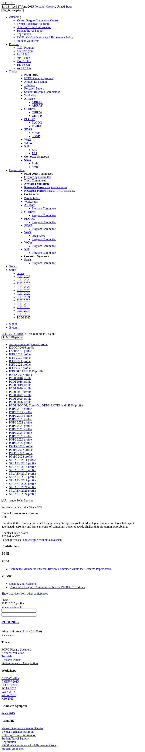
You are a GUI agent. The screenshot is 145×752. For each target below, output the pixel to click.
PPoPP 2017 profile (20, 449)
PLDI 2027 (23, 276)
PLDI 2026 (23, 280)
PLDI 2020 (23, 300)
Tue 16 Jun (23, 64)
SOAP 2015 (9, 688)
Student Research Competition (42, 91)
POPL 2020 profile (20, 419)
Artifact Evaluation (35, 81)
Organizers (38, 235)
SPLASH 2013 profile (22, 463)
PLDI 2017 (23, 310)
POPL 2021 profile (20, 422)
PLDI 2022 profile (20, 395)
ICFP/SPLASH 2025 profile (26, 371)
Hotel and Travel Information (34, 27)
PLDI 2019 (23, 303)
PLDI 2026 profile (20, 402)
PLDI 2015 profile (12, 337)
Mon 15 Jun (24, 61)
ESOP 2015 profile (20, 351)
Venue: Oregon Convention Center (37, 20)
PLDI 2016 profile (20, 378)
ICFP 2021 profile (20, 361)
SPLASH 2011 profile (22, 460)
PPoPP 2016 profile (20, 446)
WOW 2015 (9, 695)
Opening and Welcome (22, 583)
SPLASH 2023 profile (22, 490)
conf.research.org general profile (28, 344)
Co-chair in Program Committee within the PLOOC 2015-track (47, 587)
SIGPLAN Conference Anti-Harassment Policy (45, 37)
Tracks (13, 71)
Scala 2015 (8, 713)
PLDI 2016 (23, 314)
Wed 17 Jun (24, 68)
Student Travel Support (30, 30)
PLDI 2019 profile (20, 385)
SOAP (36, 132)
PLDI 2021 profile (20, 391)
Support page (8, 635)
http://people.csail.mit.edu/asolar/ (42, 539)
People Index (32, 198)
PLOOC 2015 (10, 685)
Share (5, 600)
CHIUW (37, 112)
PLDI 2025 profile (20, 398)
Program (14, 44)
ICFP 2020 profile (20, 357)
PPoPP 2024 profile (20, 456)
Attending (15, 17)
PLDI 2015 (8, 333)
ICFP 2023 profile (20, 368)
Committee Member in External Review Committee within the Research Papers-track (60, 569)
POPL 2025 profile (20, 436)
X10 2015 (8, 698)
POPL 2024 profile (20, 432)
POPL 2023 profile (20, 429)
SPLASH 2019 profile (22, 480)
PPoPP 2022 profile (20, 453)
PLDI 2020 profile (20, 388)
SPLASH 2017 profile (22, 473)
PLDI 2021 (23, 297)
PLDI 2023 (23, 290)
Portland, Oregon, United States (53, 6)
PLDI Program (25, 47)
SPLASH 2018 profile (22, 477)
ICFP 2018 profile (20, 354)
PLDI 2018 (23, 307)
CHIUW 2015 (10, 681)
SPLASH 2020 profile (22, 483)
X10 (34, 149)
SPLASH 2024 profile (22, 494)
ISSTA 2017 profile (20, 374)
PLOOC (37, 122)
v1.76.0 (36, 631)
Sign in (13, 323)
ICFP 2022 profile (20, 364)
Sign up (13, 327)
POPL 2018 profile (20, 415)
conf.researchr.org (19, 631)
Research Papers (34, 88)
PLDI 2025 (23, 283)
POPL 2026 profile (20, 439)
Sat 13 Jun (23, 54)
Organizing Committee (37, 177)
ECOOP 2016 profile (21, 347)
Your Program (25, 51)
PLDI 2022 (23, 293)
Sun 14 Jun (23, 57)
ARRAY (37, 102)
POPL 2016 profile (20, 408)
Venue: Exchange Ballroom (33, 23)
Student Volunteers (28, 40)
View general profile (12, 607)
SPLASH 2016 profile (22, 470)
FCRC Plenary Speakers (38, 78)
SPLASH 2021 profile (22, 487)
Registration (24, 34)
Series (20, 273)
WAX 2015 (8, 691)
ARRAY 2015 (10, 678)
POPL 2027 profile (20, 443)
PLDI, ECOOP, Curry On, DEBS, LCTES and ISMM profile (46, 405)
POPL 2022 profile (20, 425)
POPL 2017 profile (20, 412)
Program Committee (44, 208)
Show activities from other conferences (25, 593)
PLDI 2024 (23, 286)
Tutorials (29, 85)
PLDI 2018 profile (20, 381)
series (20, 333)
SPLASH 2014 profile (22, 466)
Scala (35, 163)
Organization (17, 170)
